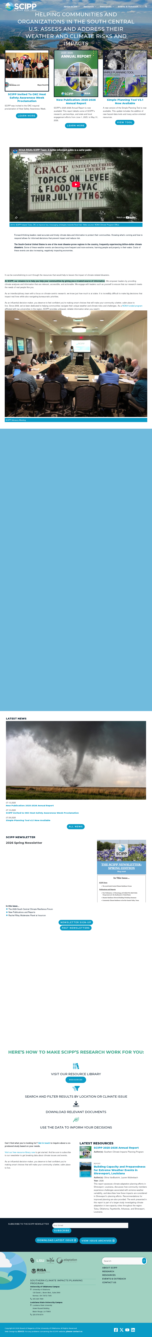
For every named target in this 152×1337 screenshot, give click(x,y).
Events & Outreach (114, 1279)
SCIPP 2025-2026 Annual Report (116, 1147)
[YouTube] (127, 1330)
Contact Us (109, 1282)
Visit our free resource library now (20, 1152)
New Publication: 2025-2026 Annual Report (76, 101)
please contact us (74, 1331)
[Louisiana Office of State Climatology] (40, 1260)
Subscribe (61, 1230)
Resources (109, 1275)
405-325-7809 (38, 1299)
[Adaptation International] (66, 1260)
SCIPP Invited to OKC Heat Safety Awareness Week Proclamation (27, 98)
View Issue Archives (97, 1240)
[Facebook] (116, 1330)
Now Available (125, 103)
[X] (121, 1330)
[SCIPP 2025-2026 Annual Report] (85, 1152)
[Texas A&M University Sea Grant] (50, 1260)
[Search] (144, 1261)
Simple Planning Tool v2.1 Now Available (28, 820)
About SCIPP (109, 1268)
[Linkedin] (133, 1330)
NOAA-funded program (132, 305)
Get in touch (44, 1143)
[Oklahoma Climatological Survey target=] (32, 1260)
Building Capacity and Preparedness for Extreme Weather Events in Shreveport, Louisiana (119, 1170)
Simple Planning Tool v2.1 (125, 99)
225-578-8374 (38, 1314)
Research (108, 1271)
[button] (78, 6)
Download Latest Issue (55, 1240)
